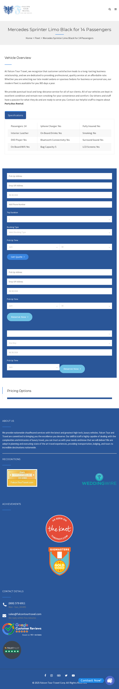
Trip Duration (12, 212)
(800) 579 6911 (17, 603)
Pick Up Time (12, 240)
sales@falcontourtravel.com (25, 614)
